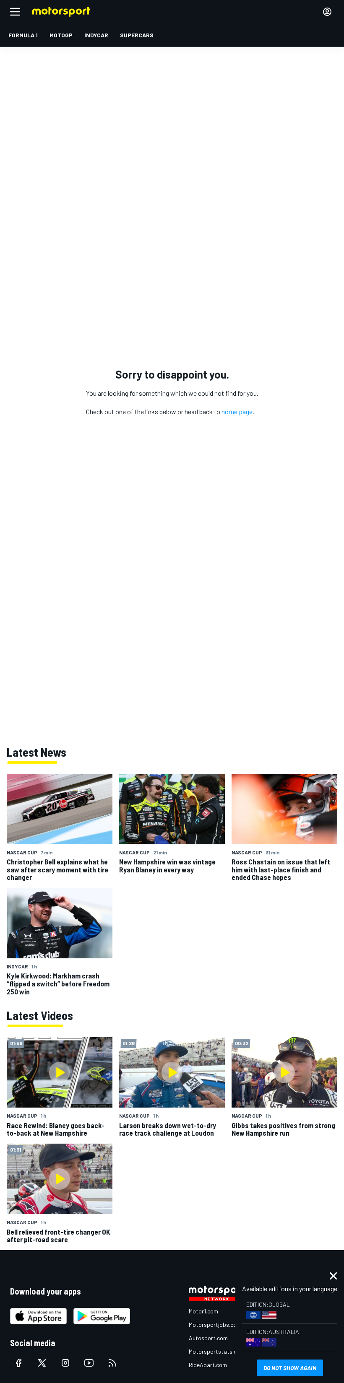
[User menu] (327, 11)
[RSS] (112, 1362)
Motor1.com (203, 1311)
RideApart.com (208, 1364)
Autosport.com (208, 1337)
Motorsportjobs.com (215, 1324)
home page (237, 411)
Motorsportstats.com (217, 1351)
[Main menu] (15, 11)
